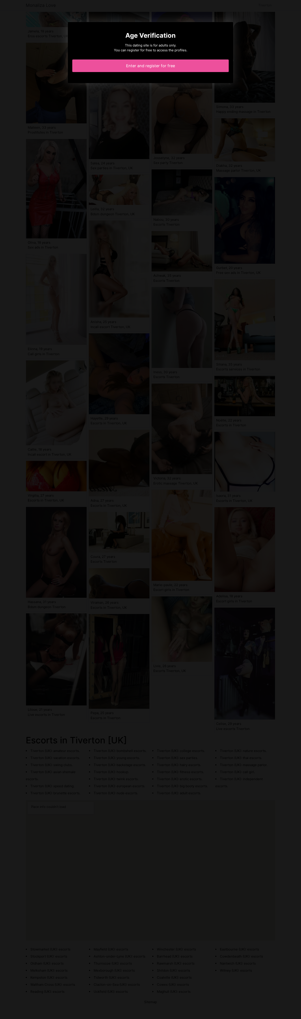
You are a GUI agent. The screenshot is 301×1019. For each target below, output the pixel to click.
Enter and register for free (150, 65)
